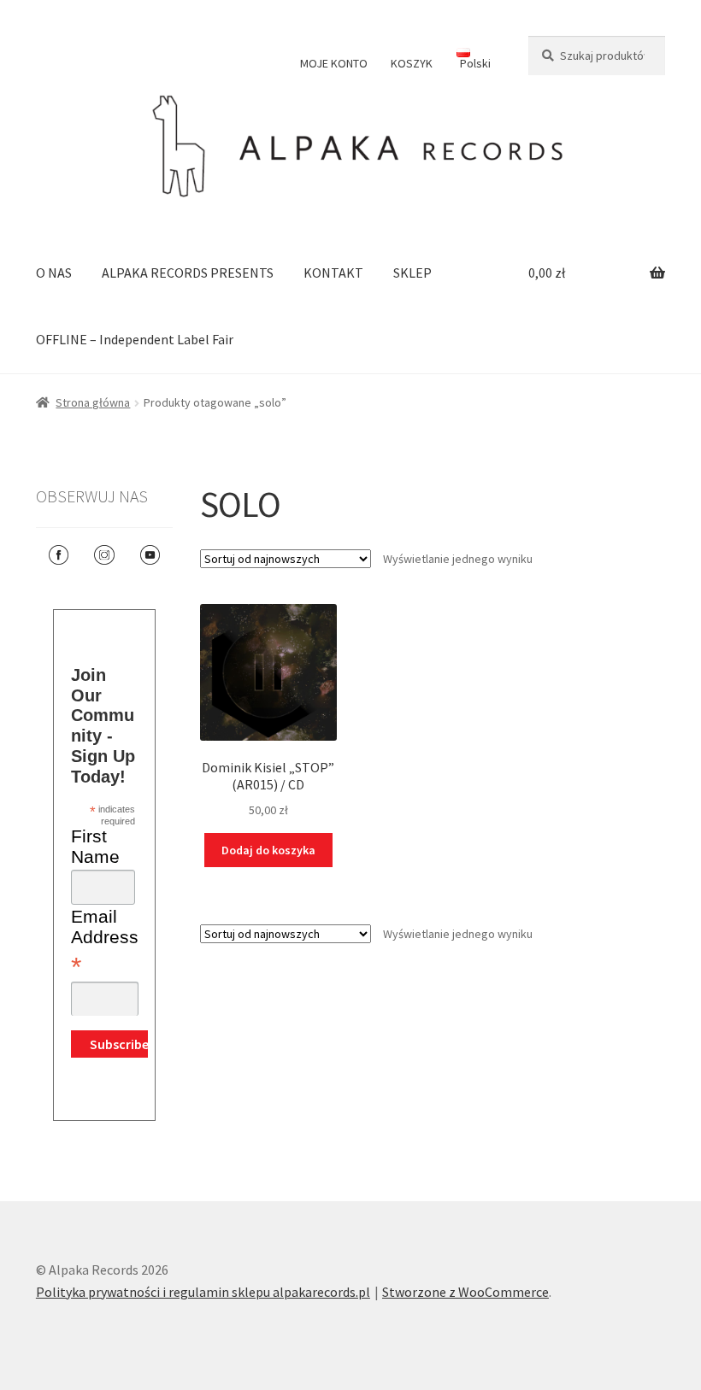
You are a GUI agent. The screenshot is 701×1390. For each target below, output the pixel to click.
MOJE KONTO (334, 63)
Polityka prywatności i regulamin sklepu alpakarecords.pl (203, 1291)
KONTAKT (333, 272)
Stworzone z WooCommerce (465, 1291)
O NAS (54, 272)
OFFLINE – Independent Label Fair (134, 339)
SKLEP (412, 272)
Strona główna (93, 402)
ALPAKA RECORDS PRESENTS (188, 272)
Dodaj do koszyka (268, 850)
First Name (95, 846)
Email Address (104, 942)
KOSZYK (412, 63)
